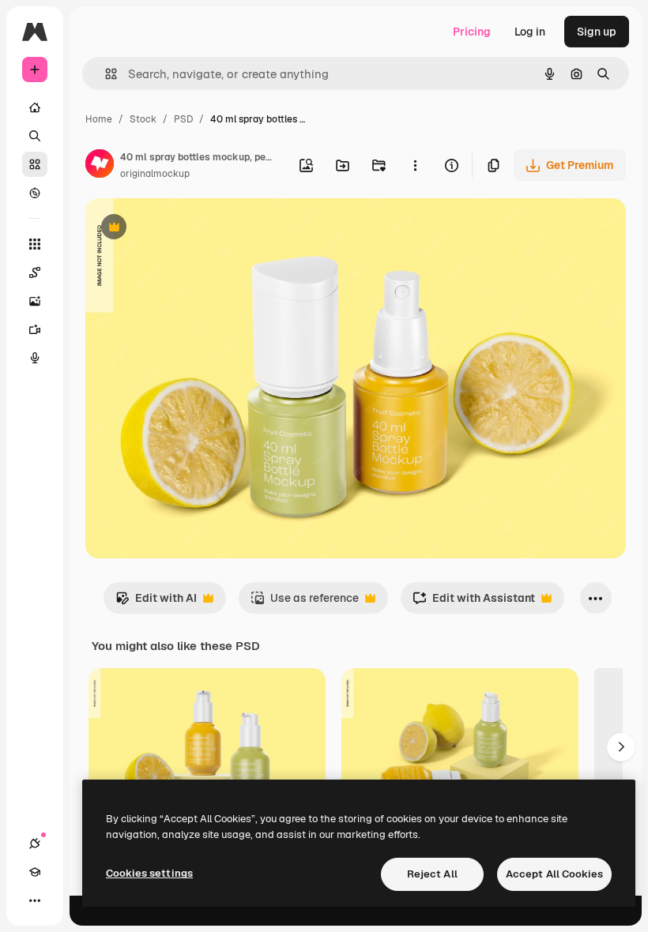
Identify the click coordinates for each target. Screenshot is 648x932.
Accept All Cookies (554, 874)
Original (186, 228)
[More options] (415, 165)
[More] (34, 900)
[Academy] (34, 872)
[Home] (34, 107)
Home (98, 119)
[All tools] (34, 244)
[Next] (621, 747)
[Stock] (34, 164)
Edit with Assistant (474, 602)
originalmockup (155, 173)
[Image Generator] (34, 301)
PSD (183, 119)
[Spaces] (34, 272)
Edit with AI (156, 602)
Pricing (472, 31)
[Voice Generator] (34, 357)
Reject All (432, 874)
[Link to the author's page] (99, 165)
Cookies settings (149, 873)
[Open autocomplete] (104, 74)
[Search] (34, 135)
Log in (529, 31)
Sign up (596, 31)
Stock (143, 119)
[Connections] (34, 843)
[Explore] (34, 192)
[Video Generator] (34, 329)
